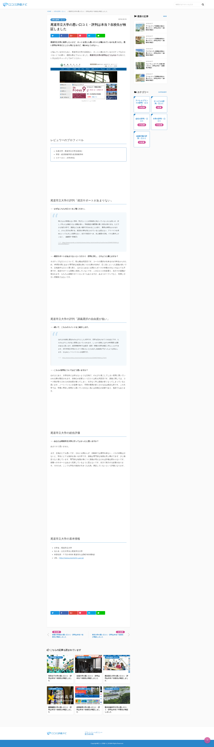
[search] (203, 4)
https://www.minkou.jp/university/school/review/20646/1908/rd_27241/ (84, 358)
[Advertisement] (88, 119)
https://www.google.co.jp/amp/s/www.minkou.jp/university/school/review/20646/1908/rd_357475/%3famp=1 (88, 243)
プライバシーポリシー (93, 732)
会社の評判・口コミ (142, 121)
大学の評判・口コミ (56, 657)
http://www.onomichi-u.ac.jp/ (71, 558)
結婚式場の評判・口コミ (141, 139)
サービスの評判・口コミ (159, 104)
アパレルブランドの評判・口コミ (142, 103)
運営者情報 (89, 734)
